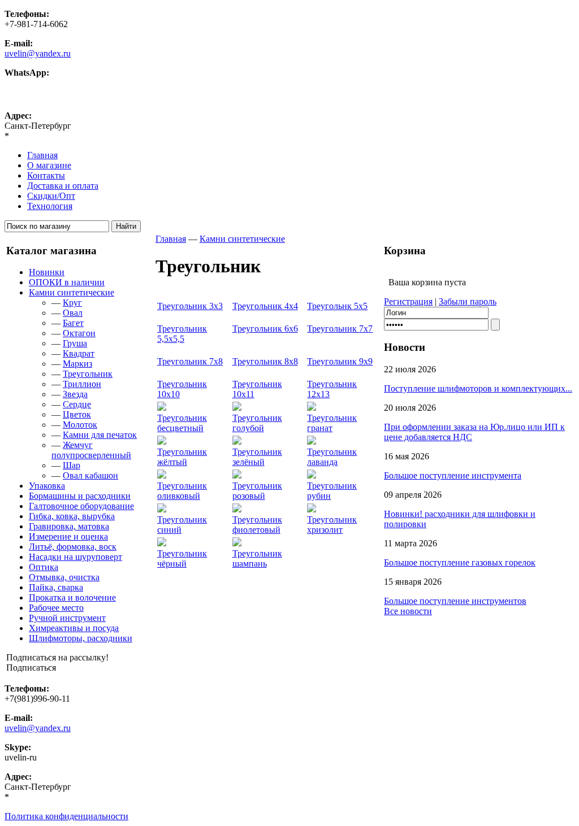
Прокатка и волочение (72, 597)
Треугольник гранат (332, 423)
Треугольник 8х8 (265, 361)
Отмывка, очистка (64, 577)
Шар (71, 465)
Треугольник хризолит (332, 524)
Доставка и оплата (62, 185)
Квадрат (78, 353)
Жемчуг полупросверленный (91, 450)
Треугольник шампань (257, 558)
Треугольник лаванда (332, 457)
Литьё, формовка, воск (72, 546)
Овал (73, 313)
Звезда (75, 394)
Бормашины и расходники (80, 496)
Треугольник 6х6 (265, 328)
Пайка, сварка (56, 587)
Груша (75, 343)
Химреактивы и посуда (74, 628)
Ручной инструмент (67, 618)
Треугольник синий (182, 524)
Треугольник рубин (332, 491)
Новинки (46, 272)
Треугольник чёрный (182, 558)
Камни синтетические (71, 292)
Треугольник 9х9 (340, 361)
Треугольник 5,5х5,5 (182, 334)
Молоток (80, 424)
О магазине (49, 165)
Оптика (43, 567)
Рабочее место (56, 607)
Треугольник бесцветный (182, 423)
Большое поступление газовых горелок (459, 562)
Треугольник (88, 374)
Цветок (77, 414)
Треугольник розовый (257, 491)
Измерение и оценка (68, 536)
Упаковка (47, 485)
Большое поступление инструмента (452, 475)
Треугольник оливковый (182, 491)
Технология (49, 206)
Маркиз (77, 363)
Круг (72, 302)
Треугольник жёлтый (182, 457)
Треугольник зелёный (257, 457)
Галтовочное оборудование (81, 506)
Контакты (46, 175)
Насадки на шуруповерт (75, 557)
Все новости (408, 611)
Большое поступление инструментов (455, 601)
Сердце (77, 404)
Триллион (82, 384)
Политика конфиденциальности (66, 816)
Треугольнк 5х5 (337, 306)
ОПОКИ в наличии (67, 282)
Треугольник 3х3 (190, 306)
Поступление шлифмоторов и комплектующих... (478, 388)
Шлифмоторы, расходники (80, 638)
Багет (73, 323)
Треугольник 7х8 (190, 361)
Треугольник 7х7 (340, 328)
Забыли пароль (467, 301)
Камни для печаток (100, 435)
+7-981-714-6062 (36, 83)
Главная (42, 155)
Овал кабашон (90, 475)
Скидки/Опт (51, 196)
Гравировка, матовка (69, 526)
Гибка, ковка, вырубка (72, 516)
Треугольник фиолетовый (257, 524)
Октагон (79, 333)
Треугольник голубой (257, 423)
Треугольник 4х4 (265, 306)
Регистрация (408, 301)
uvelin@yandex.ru (38, 53)
